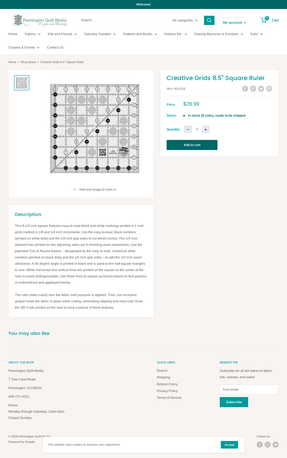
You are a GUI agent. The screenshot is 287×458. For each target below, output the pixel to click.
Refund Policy (167, 384)
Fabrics (30, 34)
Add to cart (192, 145)
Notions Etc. (173, 34)
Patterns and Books (137, 34)
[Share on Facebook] (245, 88)
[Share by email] (269, 88)
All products (28, 62)
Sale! (254, 34)
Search (162, 370)
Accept (229, 444)
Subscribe (234, 402)
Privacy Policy (167, 391)
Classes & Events (21, 47)
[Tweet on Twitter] (261, 88)
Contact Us (55, 47)
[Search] (209, 20)
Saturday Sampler (97, 34)
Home (12, 34)
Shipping (163, 377)
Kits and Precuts (60, 34)
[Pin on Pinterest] (253, 88)
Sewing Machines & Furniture (216, 34)
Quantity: (174, 129)
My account (233, 23)
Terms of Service (169, 397)
